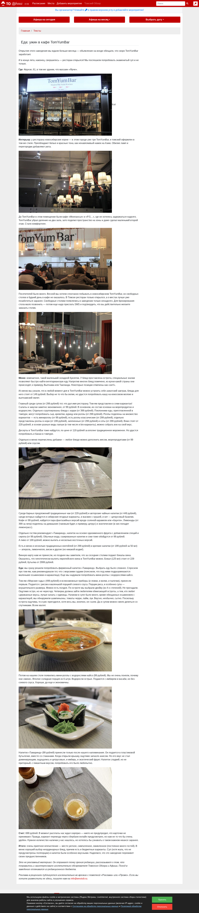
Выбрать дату (154, 19)
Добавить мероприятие (69, 3)
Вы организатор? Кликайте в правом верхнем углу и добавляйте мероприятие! (99, 10)
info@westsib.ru (79, 878)
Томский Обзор (92, 3)
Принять (162, 899)
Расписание (38, 3)
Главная (25, 31)
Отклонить (162, 907)
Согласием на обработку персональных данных (95, 906)
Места (51, 3)
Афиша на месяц (98, 19)
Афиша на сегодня (44, 19)
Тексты (37, 31)
